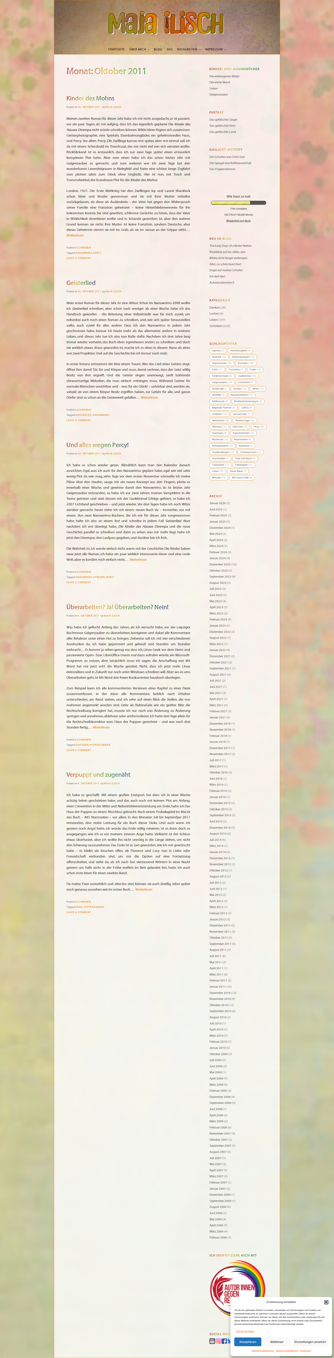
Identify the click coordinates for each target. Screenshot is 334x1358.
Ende (79, 907)
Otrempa (99, 577)
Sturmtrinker (220, 458)
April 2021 (216, 699)
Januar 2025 (218, 521)
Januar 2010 (218, 1048)
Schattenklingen (223, 452)
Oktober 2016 (219, 772)
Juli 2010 (216, 1023)
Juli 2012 (216, 882)
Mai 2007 (216, 1164)
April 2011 (216, 968)
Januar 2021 (218, 717)
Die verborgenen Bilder (224, 76)
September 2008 (220, 1103)
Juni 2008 (216, 1109)
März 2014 (216, 846)
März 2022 (216, 644)
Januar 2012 (218, 919)
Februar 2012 (218, 913)
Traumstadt (220, 465)
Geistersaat (219, 388)
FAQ (170, 49)
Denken (215, 307)
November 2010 (220, 999)
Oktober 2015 (219, 809)
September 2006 (220, 1201)
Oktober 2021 (219, 662)
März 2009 (216, 1084)
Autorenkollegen (243, 357)
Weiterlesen (75, 235)
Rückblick (245, 446)
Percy (97, 253)
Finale (255, 369)
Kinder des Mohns (90, 98)
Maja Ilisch (113, 107)
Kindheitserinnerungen (248, 401)
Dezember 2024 (220, 528)
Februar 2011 (218, 980)
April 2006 (216, 1225)
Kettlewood (220, 401)
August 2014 (218, 833)
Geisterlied (81, 283)
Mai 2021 (216, 693)
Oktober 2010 (219, 1005)
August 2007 (218, 1152)
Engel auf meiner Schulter (226, 270)
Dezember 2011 (220, 925)
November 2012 (220, 864)
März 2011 (216, 974)
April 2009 (216, 1078)
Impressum (305, 1350)
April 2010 (216, 1029)
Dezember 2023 (220, 564)
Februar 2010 (218, 1041)
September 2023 (220, 576)
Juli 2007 (216, 1158)
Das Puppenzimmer (222, 169)
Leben (214, 320)
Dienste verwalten (245, 1331)
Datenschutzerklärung (263, 1350)
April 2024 (216, 540)
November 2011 (220, 931)
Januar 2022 (218, 650)
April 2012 (216, 901)
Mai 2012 (216, 895)
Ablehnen (277, 1342)
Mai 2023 (216, 601)
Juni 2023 (216, 595)
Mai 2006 (216, 1219)
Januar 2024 (218, 558)
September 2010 (220, 1011)
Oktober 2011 (219, 937)
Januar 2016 (218, 797)
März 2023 (216, 613)
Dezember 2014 (220, 827)
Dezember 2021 (220, 656)
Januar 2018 (218, 742)
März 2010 (216, 1035)
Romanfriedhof (222, 446)
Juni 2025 (216, 509)
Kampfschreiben (242, 395)
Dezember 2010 (220, 993)
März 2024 (216, 546)
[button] (326, 1302)
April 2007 (216, 1170)
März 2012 (216, 907)
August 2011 (218, 950)
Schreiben (84, 247)
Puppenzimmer (100, 745)
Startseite (116, 49)
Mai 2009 (216, 1072)
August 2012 (218, 876)
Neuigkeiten (187, 49)
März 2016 (216, 784)
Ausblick (219, 357)
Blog (158, 49)
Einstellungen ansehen (310, 1342)
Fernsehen (236, 369)
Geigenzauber (219, 94)
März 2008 (216, 1121)
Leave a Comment (78, 258)
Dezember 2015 (220, 803)
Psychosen (219, 433)
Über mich (137, 49)
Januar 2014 (218, 852)
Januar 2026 (218, 503)
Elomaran (246, 363)
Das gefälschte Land (223, 132)
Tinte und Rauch (245, 458)
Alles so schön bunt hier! (225, 264)
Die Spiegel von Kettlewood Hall (230, 163)
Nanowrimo (84, 253)
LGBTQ (246, 407)
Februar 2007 (218, 1182)
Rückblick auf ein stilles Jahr (228, 252)
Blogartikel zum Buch (238, 220)
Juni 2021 (216, 687)
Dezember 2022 (220, 632)
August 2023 (218, 583)
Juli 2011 (216, 956)
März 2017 (216, 766)
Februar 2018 (218, 736)
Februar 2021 (218, 711)
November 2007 (220, 1133)
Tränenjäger (244, 465)
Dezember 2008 (220, 1097)
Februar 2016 (218, 791)
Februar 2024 (218, 552)
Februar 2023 (218, 619)
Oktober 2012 (219, 870)
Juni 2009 (216, 1066)
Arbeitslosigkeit (240, 350)
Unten (214, 88)
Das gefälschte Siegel (223, 119)
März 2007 (216, 1176)
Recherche (220, 439)
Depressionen (222, 363)
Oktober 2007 (219, 1139)
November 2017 (220, 754)
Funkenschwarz (222, 376)
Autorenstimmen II (222, 282)
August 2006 (218, 1207)
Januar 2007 (218, 1188)
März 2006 (216, 1231)
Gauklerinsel (247, 376)
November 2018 (220, 729)
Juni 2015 (216, 821)
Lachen (214, 313)
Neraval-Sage (245, 420)
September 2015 (220, 815)
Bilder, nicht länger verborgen (228, 258)
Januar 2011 (218, 986)
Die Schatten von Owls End (227, 157)
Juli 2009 (216, 1060)
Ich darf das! (217, 276)
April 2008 (216, 1115)
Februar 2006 (218, 1237)
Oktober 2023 (219, 570)
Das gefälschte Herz (222, 125)
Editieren (82, 745)
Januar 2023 (218, 625)
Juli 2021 (216, 680)
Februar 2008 (218, 1127)
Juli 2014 (216, 840)
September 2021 (220, 668)
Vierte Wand (238, 471)
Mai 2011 (216, 962)
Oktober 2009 (219, 1054)
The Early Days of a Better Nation (231, 246)
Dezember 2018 (220, 723)
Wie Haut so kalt (242, 477)
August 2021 (218, 674)
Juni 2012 (216, 889)
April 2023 (216, 607)
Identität (218, 395)
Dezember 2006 (220, 1194)
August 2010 (218, 1017)
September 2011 (220, 944)
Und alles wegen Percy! (97, 445)
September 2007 (220, 1145)
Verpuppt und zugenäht (98, 774)
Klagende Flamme (223, 407)
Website (219, 477)
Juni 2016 (216, 778)
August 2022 (218, 638)
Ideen (257, 388)
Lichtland (219, 414)
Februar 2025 (218, 515)
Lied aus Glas (241, 414)
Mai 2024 (216, 534)
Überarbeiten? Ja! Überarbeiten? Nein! (117, 607)
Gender (239, 388)
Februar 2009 (218, 1090)
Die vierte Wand (220, 82)
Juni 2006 (216, 1213)
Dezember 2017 (220, 748)
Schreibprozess (250, 452)
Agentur (218, 350)
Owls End (240, 426)
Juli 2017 (216, 760)
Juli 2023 (216, 589)
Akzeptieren (247, 1342)
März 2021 (216, 705)
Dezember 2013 (220, 858)
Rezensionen (242, 439)
